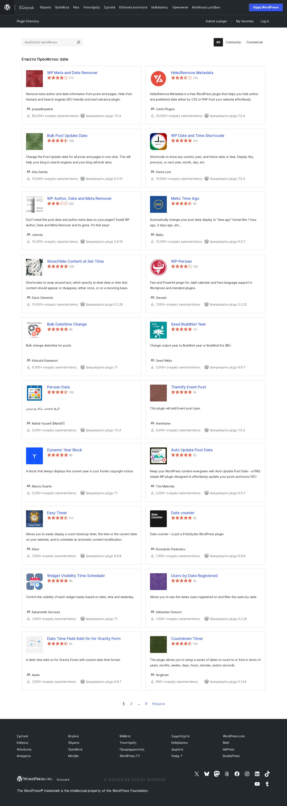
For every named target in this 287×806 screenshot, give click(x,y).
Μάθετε (125, 736)
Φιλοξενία (24, 749)
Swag (177, 756)
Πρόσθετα (75, 749)
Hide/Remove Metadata (192, 72)
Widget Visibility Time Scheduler (76, 575)
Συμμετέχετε (180, 736)
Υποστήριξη (128, 742)
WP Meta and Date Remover (72, 72)
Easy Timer (57, 513)
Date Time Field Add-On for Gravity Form (84, 638)
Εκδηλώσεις (179, 742)
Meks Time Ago (185, 198)
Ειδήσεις (23, 742)
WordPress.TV (130, 756)
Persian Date (58, 387)
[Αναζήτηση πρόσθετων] (78, 42)
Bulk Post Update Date (67, 135)
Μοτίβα (73, 756)
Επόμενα (158, 703)
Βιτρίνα (73, 736)
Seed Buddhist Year (188, 324)
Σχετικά (22, 736)
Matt (226, 742)
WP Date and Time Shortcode (197, 135)
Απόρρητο (24, 756)
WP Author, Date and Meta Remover (79, 198)
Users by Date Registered (194, 575)
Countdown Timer (187, 638)
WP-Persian (181, 261)
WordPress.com (234, 736)
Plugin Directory (28, 21)
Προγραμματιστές (132, 749)
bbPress (228, 749)
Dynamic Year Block (64, 450)
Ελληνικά (63, 779)
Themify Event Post (188, 387)
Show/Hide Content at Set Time (75, 261)
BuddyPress (231, 756)
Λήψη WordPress (266, 7)
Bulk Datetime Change (67, 324)
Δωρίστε (177, 749)
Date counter (183, 513)
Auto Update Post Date (192, 450)
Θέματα (73, 742)
